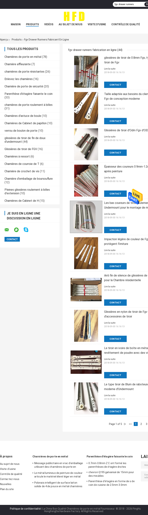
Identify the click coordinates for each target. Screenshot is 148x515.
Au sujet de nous (70, 24)
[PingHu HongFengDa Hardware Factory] (74, 16)
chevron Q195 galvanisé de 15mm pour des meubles (111, 474)
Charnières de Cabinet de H (22, 200)
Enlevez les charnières (19, 79)
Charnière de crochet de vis (22, 171)
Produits (32, 24)
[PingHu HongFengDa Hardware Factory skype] (28, 229)
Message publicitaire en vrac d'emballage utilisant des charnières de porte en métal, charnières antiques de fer (58, 465)
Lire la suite (109, 69)
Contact (115, 84)
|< (125, 424)
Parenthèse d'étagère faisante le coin (29, 94)
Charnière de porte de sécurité (24, 86)
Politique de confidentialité (25, 508)
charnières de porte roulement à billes (29, 105)
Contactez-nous (9, 479)
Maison (16, 24)
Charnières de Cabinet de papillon (26, 123)
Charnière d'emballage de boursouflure (29, 178)
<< (130, 424)
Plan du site (7, 489)
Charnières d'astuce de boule (23, 116)
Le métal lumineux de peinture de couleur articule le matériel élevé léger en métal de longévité (58, 475)
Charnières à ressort (17, 156)
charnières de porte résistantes (24, 71)
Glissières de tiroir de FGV (21, 149)
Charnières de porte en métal (23, 57)
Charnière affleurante (18, 64)
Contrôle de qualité (125, 24)
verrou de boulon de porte (21, 130)
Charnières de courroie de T (22, 164)
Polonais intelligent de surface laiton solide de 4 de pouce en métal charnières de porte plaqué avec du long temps (58, 485)
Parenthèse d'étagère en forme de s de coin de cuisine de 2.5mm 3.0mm (111, 483)
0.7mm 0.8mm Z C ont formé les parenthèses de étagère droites (107, 465)
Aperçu (4, 39)
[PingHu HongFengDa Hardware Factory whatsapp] (18, 229)
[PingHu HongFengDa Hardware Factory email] (9, 229)
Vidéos (48, 24)
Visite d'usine (97, 24)
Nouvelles (5, 484)
